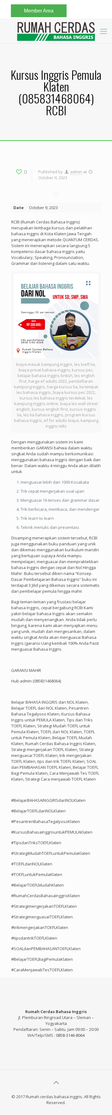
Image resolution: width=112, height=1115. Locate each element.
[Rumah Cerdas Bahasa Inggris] (56, 31)
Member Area (39, 10)
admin (76, 172)
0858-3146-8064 (70, 1035)
